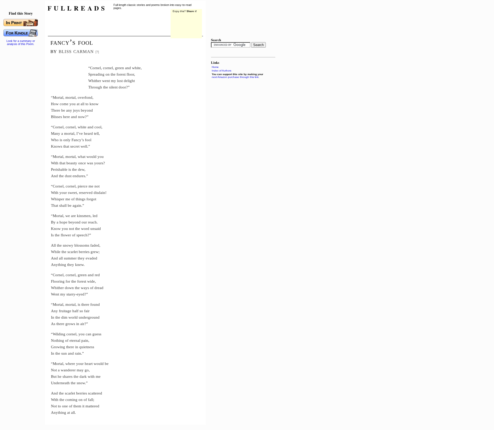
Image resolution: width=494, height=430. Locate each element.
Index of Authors (221, 70)
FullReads (77, 8)
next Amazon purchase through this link (235, 77)
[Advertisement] (70, 73)
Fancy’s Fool (71, 42)
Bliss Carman (76, 50)
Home (215, 67)
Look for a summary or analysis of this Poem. (20, 42)
